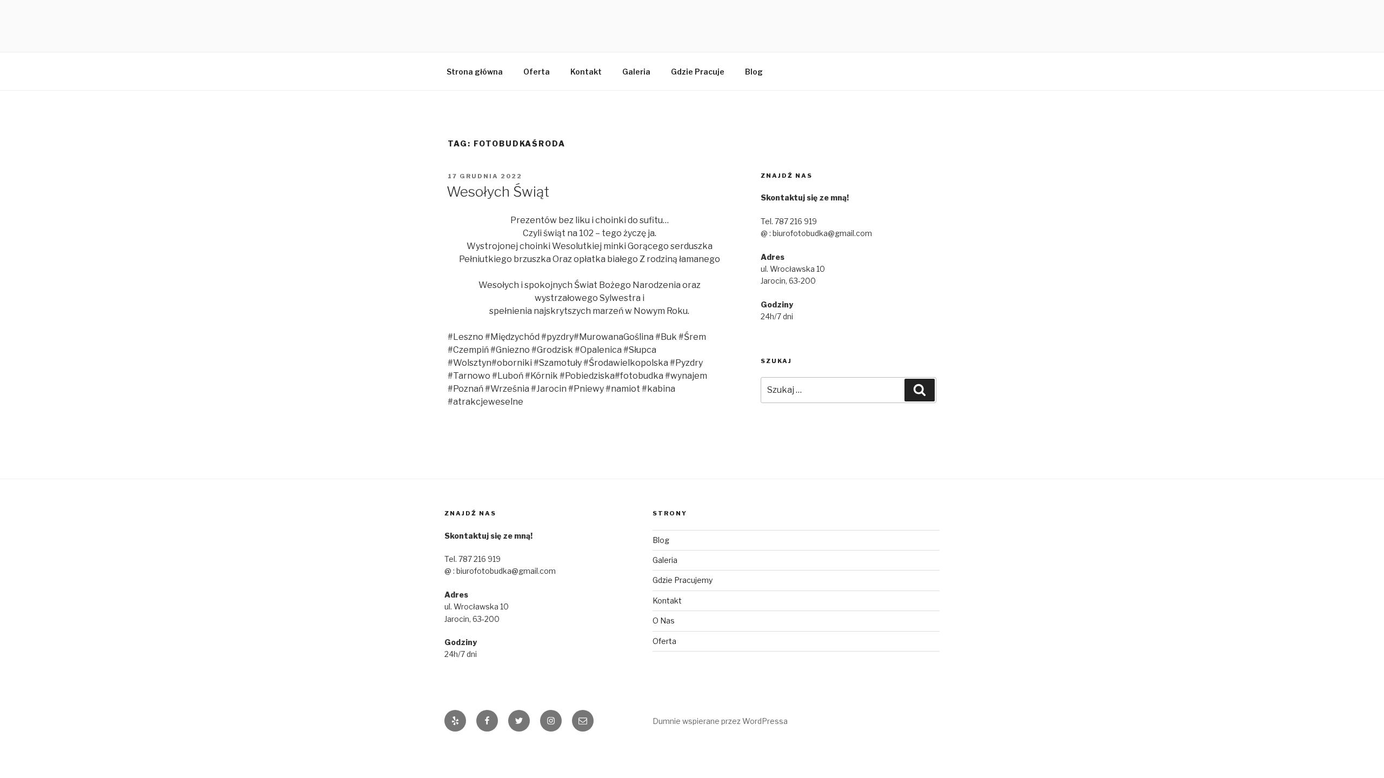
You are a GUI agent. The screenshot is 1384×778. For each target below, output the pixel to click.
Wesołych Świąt (498, 191)
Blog (754, 71)
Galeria (636, 71)
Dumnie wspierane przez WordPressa (720, 721)
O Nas (664, 620)
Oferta (536, 71)
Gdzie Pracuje (697, 71)
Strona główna (475, 71)
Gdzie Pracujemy (683, 580)
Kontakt (586, 71)
